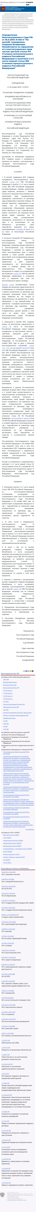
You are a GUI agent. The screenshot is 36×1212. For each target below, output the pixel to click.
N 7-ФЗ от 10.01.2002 (8, 936)
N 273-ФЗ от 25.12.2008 (9, 922)
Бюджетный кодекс (10, 682)
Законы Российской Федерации (14, 735)
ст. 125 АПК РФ (6, 1183)
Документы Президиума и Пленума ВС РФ (17, 749)
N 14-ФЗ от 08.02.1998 (8, 974)
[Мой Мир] (33, 670)
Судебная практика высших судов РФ (16, 732)
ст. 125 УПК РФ (6, 1140)
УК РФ (5, 726)
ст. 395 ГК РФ (6, 1054)
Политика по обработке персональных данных (16, 1199)
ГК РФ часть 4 (8, 699)
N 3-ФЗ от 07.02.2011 (8, 943)
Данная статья (8, 285)
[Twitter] (28, 670)
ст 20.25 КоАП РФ (7, 1064)
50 (3, 232)
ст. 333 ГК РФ (6, 1040)
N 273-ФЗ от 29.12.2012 (8, 893)
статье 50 (6, 326)
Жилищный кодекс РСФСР (12, 843)
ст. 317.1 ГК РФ (6, 1047)
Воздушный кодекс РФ (11, 688)
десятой (26, 348)
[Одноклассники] (31, 670)
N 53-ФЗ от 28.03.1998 (8, 1026)
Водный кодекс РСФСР (11, 835)
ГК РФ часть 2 (7, 693)
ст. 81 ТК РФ (5, 1073)
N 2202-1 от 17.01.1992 (8, 990)
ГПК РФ (5, 701)
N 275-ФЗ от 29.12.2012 (8, 907)
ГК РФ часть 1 (7, 690)
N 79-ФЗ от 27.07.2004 (8, 900)
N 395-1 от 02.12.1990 (8, 1033)
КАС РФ (5, 710)
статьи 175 (14, 182)
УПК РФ (6, 729)
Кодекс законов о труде (11, 854)
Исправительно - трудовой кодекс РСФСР (17, 849)
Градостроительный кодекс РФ (14, 704)
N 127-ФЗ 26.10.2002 (8, 998)
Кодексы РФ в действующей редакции (16, 677)
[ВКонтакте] (26, 670)
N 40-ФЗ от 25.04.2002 (9, 886)
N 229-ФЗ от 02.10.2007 (9, 1019)
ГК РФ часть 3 (7, 696)
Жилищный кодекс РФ (11, 707)
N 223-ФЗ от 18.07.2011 (8, 981)
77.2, (8, 348)
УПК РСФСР (7, 862)
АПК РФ (6, 679)
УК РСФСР (6, 860)
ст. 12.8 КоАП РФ (7, 1095)
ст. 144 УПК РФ (6, 1130)
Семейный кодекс (9, 718)
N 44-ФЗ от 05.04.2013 (8, 1012)
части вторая (17, 418)
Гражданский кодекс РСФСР (13, 840)
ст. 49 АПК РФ (6, 1168)
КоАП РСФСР (7, 851)
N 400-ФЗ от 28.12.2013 (9, 872)
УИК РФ (6, 723)
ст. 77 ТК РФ (5, 1121)
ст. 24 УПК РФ (6, 1147)
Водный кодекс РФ (9, 685)
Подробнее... (30, 829)
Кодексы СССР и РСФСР (11, 832)
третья (26, 418)
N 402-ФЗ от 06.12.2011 (8, 950)
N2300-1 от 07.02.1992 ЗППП (10, 915)
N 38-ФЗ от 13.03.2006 (8, 929)
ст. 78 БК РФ (5, 1083)
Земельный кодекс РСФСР (12, 846)
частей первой (15, 348)
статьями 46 (20, 229)
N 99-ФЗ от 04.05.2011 (8, 964)
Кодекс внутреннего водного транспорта (17, 712)
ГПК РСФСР (7, 837)
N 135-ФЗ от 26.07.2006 (9, 957)
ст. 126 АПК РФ (6, 1159)
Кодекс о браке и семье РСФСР (14, 857)
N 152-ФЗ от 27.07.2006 (8, 1005)
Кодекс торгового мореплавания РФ (15, 715)
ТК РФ (5, 721)
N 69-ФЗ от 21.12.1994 (8, 879)
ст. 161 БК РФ (5, 1111)
